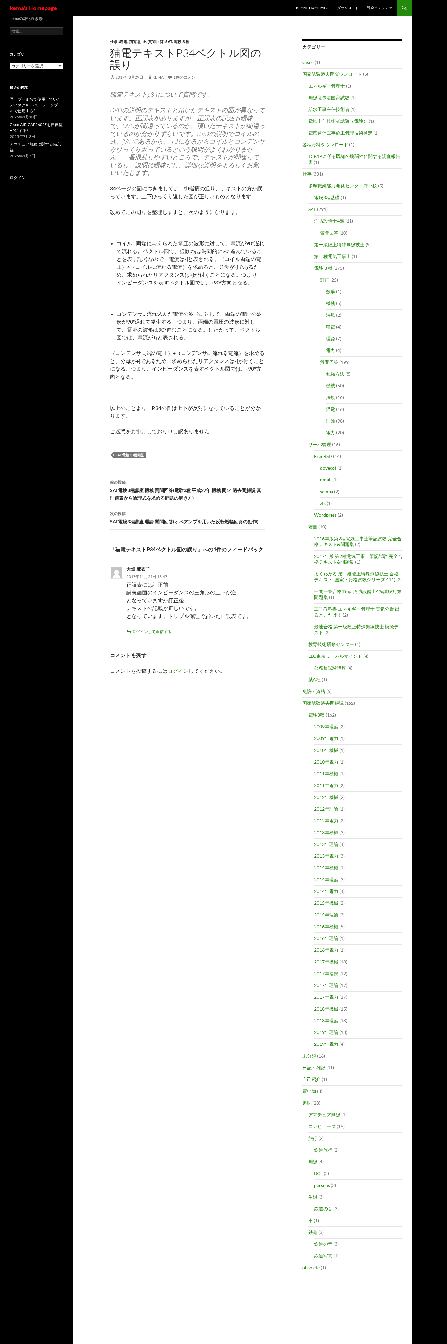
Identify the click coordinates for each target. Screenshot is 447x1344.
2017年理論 (326, 985)
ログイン (178, 671)
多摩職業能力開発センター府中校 (342, 185)
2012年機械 (326, 797)
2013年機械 (326, 832)
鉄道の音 (323, 1208)
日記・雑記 (313, 1067)
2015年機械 (326, 903)
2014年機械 (326, 867)
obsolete (311, 1267)
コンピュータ (322, 1126)
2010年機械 (326, 750)
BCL (318, 1173)
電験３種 (181, 41)
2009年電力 (326, 738)
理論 (330, 338)
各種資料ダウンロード (325, 144)
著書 (312, 526)
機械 (330, 303)
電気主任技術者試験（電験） (338, 121)
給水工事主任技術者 (328, 109)
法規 (330, 315)
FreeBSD (323, 456)
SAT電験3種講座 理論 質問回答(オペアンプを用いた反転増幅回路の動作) (184, 517)
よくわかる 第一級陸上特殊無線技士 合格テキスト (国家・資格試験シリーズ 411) (356, 576)
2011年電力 (326, 785)
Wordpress (325, 515)
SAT (168, 41)
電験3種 (316, 715)
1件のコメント (186, 77)
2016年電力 (326, 950)
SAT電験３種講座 (130, 455)
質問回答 (156, 41)
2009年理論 (326, 726)
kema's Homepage (33, 7)
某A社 (314, 679)
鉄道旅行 (323, 1150)
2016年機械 (326, 926)
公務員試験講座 (330, 668)
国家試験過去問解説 (323, 703)
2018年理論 (326, 1020)
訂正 (142, 41)
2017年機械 (326, 961)
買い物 (309, 1091)
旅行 (312, 1138)
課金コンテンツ (379, 8)
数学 (330, 291)
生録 (312, 1197)
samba (326, 491)
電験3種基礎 (327, 197)
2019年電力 (326, 1044)
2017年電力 (326, 997)
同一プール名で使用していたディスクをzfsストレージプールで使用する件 (36, 105)
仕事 (114, 41)
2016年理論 (326, 938)
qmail (325, 479)
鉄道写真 (323, 1255)
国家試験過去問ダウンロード (332, 74)
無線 (312, 1161)
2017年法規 (326, 973)
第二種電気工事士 (332, 256)
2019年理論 (326, 1032)
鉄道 (312, 1232)
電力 (330, 350)
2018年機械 (326, 1009)
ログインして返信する (151, 631)
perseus (322, 1185)
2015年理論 (326, 914)
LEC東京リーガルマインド (335, 656)
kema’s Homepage (312, 8)
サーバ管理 (319, 444)
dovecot (328, 468)
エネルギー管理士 (326, 86)
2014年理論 (326, 879)
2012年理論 (326, 809)
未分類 (309, 1056)
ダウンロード (348, 8)
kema (158, 77)
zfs (323, 503)
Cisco (308, 62)
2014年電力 (326, 891)
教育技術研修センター (331, 644)
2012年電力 (326, 820)
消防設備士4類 (329, 221)
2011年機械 (326, 773)
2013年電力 (326, 856)
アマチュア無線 (324, 1114)
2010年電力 (326, 762)
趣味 (307, 1103)
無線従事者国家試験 (328, 97)
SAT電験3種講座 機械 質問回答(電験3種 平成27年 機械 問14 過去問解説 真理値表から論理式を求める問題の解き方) (185, 490)
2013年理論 (326, 844)
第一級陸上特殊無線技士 (339, 244)
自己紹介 (311, 1079)
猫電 (123, 41)
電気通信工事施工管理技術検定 (340, 133)
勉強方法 (335, 374)
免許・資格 (313, 691)
